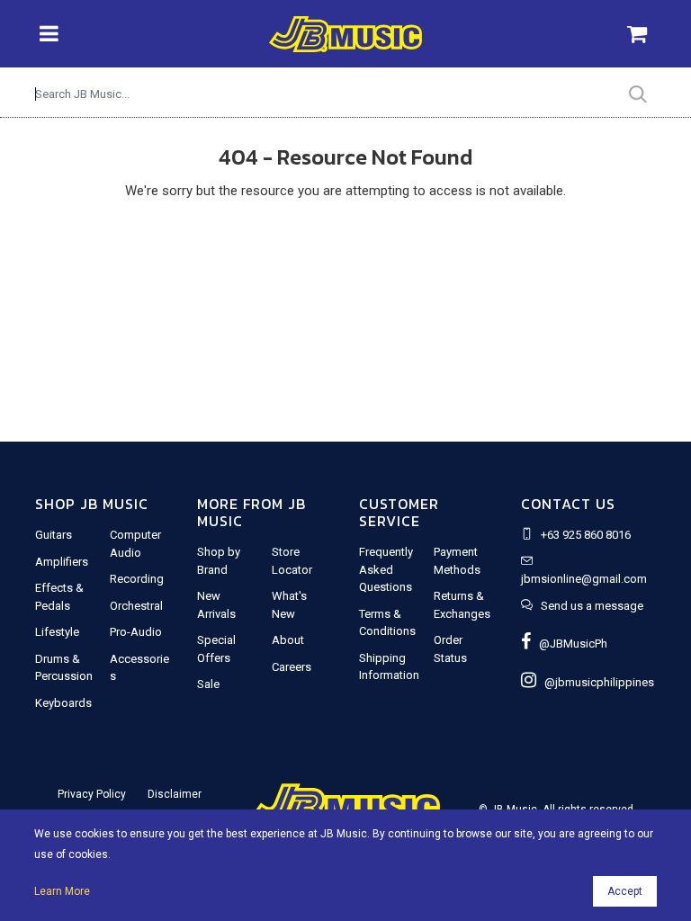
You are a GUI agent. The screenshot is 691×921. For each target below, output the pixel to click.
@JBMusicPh (569, 643)
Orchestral (136, 606)
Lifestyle (57, 632)
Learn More (62, 891)
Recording (137, 579)
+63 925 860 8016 (586, 534)
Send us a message (592, 606)
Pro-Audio (136, 632)
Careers (291, 667)
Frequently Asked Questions (386, 569)
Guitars (53, 534)
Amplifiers (61, 561)
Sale (208, 684)
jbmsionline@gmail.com (584, 579)
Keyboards (63, 703)
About (288, 640)
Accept (624, 891)
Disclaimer (175, 794)
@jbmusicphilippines (595, 682)
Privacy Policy (92, 794)
